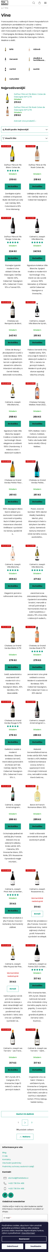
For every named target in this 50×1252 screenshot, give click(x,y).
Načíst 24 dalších (25, 1114)
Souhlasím (35, 1246)
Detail (37, 913)
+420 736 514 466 (16, 1183)
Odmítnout (12, 1246)
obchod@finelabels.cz (18, 1178)
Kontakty (6, 1159)
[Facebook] (5, 1195)
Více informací (28, 1233)
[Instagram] (10, 1195)
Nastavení (24, 1239)
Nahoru (26, 1136)
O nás (5, 1156)
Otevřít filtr (10, 138)
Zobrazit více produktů (24, 121)
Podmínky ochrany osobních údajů (18, 1166)
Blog (4, 1152)
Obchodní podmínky (11, 1163)
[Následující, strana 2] (25, 1123)
